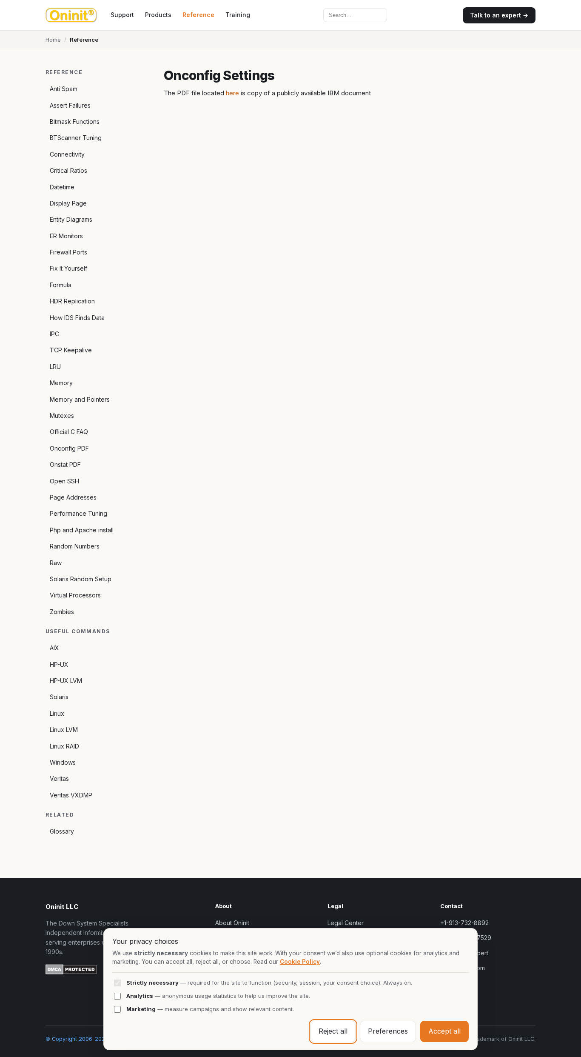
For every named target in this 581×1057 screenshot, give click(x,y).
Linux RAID (64, 746)
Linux (57, 713)
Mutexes (62, 415)
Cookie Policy (300, 961)
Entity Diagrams (71, 219)
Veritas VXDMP (71, 795)
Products (158, 14)
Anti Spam (63, 88)
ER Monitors (66, 236)
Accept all (444, 1031)
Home (53, 39)
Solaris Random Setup (80, 579)
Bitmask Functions (75, 121)
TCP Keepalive (71, 350)
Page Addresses (73, 497)
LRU (55, 366)
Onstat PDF (65, 464)
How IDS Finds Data (77, 317)
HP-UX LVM (66, 680)
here (232, 93)
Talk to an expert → (499, 15)
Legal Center (346, 922)
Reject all (333, 1031)
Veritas (59, 778)
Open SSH (64, 481)
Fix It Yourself (68, 268)
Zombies (62, 611)
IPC (54, 333)
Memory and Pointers (80, 399)
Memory (61, 382)
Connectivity (67, 154)
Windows (63, 762)
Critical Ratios (68, 170)
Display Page (68, 203)
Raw (56, 562)
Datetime (62, 187)
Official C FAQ (69, 431)
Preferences (388, 1031)
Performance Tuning (78, 513)
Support (122, 14)
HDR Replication (72, 301)
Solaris (59, 696)
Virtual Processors (75, 595)
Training (237, 14)
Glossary (62, 831)
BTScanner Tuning (76, 137)
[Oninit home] (71, 15)
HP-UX (59, 664)
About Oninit (232, 922)
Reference (198, 14)
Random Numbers (75, 546)
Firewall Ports (68, 252)
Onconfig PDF (69, 448)
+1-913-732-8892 (464, 922)
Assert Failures (70, 105)
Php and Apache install (82, 530)
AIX (54, 647)
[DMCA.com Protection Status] (71, 970)
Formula (60, 285)
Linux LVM (64, 729)
